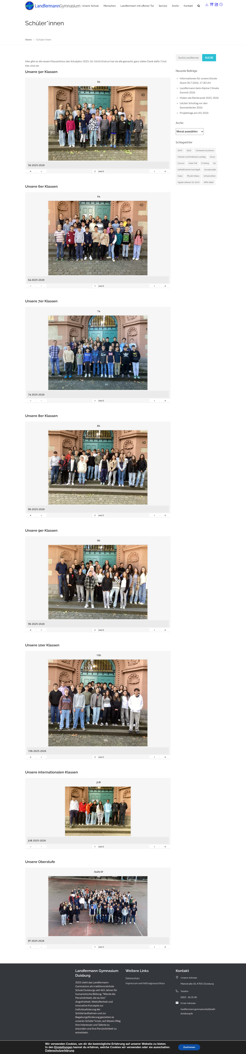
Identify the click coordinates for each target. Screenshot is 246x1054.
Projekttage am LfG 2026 (194, 112)
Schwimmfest (209, 176)
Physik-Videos (193, 176)
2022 (189, 150)
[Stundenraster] (221, 4)
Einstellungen (63, 1047)
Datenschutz (133, 978)
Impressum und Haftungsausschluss (145, 983)
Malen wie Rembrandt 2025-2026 (199, 97)
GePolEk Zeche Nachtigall (189, 169)
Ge (214, 163)
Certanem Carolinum (205, 150)
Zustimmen (189, 1047)
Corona (181, 163)
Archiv (175, 5)
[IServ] (207, 4)
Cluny (212, 157)
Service (163, 5)
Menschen (110, 5)
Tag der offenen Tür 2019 (188, 182)
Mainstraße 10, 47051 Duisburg (197, 983)
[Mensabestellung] (211, 4)
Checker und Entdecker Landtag (192, 157)
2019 (180, 150)
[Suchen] (198, 5)
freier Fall (193, 163)
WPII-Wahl (209, 182)
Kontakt (188, 5)
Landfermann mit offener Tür (137, 5)
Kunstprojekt (210, 169)
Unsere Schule (90, 5)
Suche (209, 57)
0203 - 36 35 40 (189, 997)
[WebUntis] (216, 4)
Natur (180, 176)
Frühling (205, 163)
